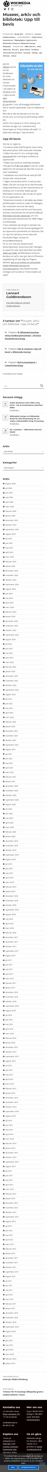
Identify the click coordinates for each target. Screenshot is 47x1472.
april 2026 (9, 502)
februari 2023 (10, 667)
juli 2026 (8, 488)
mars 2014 (9, 1139)
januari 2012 (10, 1253)
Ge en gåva (34, 1434)
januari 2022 (10, 726)
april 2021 (9, 768)
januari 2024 (10, 616)
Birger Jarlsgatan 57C (11, 1414)
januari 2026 (10, 516)
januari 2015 (10, 1093)
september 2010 (12, 1327)
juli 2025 (8, 538)
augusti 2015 (10, 1061)
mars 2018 (9, 928)
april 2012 (9, 1240)
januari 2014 (10, 1148)
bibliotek (7, 49)
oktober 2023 (10, 630)
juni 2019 (9, 868)
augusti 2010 (10, 1331)
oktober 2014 (10, 1107)
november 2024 (11, 575)
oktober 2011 (10, 1267)
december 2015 (11, 1047)
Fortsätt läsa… (15, 410)
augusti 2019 (10, 859)
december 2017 (11, 937)
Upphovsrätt (31, 40)
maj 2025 (9, 548)
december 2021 (11, 731)
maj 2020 (9, 818)
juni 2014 (9, 1125)
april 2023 (9, 658)
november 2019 (11, 845)
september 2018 (12, 910)
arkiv (39, 46)
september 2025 (12, 529)
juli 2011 (8, 1281)
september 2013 (12, 1162)
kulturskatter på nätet (12, 53)
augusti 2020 (10, 804)
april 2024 (9, 603)
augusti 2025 (10, 534)
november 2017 (11, 942)
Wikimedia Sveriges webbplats (16, 215)
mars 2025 (9, 557)
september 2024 (12, 584)
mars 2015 (9, 1084)
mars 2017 (9, 978)
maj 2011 (9, 1290)
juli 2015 (8, 1065)
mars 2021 (9, 772)
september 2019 (12, 855)
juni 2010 (9, 1340)
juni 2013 (9, 1175)
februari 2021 (10, 777)
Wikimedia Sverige (27, 43)
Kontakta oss (11, 1407)
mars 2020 (9, 827)
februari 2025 (10, 561)
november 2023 (11, 626)
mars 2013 (9, 1189)
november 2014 (11, 1102)
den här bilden (22, 166)
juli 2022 (8, 699)
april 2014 (9, 1134)
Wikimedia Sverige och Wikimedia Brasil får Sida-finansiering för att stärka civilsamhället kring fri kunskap (27, 418)
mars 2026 (9, 506)
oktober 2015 (10, 1052)
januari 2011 (10, 1308)
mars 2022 (9, 717)
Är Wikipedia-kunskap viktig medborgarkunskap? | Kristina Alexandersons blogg (23, 335)
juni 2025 (9, 543)
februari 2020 (10, 832)
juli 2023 (8, 644)
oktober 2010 (10, 1322)
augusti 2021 (10, 749)
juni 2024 (9, 593)
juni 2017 (9, 965)
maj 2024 (9, 598)
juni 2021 (9, 758)
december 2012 (11, 1203)
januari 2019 (10, 891)
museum (26, 53)
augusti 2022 (10, 694)
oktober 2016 (10, 1001)
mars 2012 (9, 1244)
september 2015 (12, 1056)
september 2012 (12, 1217)
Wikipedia (7, 46)
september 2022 (12, 690)
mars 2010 (9, 1354)
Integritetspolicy (33, 1420)
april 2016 (9, 1029)
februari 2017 (10, 983)
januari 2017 (10, 988)
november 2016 (11, 997)
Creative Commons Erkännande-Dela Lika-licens (10, 1449)
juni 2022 (9, 703)
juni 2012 (9, 1230)
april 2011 (9, 1295)
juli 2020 (8, 809)
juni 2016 (9, 1020)
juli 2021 (8, 754)
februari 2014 (10, 1143)
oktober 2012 (10, 1212)
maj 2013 (9, 1180)
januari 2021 (10, 781)
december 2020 (11, 786)
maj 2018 (9, 919)
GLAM (34, 37)
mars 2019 (9, 882)
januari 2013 (10, 1198)
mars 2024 (9, 607)
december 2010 (11, 1313)
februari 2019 (10, 887)
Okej (13, 1467)
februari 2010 (10, 1359)
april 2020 (9, 823)
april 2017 (9, 974)
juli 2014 (8, 1120)
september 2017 (12, 951)
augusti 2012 (10, 1221)
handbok (35, 49)
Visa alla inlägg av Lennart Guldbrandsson (18, 304)
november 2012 (11, 1208)
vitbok (13, 56)
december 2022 (11, 676)
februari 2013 (10, 1194)
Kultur (39, 37)
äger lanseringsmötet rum (9, 101)
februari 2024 (10, 612)
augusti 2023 (10, 639)
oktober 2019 (10, 850)
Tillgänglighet (19, 40)
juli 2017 (8, 960)
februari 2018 (10, 933)
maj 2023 (9, 653)
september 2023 (12, 635)
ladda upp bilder (10, 253)
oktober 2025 (10, 525)
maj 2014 (9, 1130)
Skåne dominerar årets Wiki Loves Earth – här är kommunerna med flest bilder (26, 405)
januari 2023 (10, 671)
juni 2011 (9, 1285)
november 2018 (11, 900)
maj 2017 (9, 969)
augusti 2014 (10, 1116)
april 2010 (9, 1350)
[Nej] (42, 1464)
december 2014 (11, 1098)
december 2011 (11, 1258)
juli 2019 (8, 864)
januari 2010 (10, 1363)
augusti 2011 (10, 1276)
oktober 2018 (10, 905)
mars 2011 (9, 1299)
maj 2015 (9, 1075)
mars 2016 (9, 1033)
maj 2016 (9, 1024)
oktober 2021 (10, 740)
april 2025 (9, 552)
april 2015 (9, 1079)
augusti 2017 (10, 955)
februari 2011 (10, 1304)
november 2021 (11, 736)
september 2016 (12, 1006)
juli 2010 (8, 1336)
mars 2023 (9, 662)
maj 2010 (9, 1345)
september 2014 (12, 1111)
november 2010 (11, 1317)
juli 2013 (8, 1171)
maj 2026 (9, 497)
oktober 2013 (10, 1157)
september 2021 (12, 745)
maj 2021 (9, 763)
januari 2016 (10, 1043)
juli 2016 (8, 1015)
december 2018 (11, 896)
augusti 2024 (10, 589)
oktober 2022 (10, 685)
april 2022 (9, 713)
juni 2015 (9, 1070)
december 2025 (11, 520)
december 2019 (11, 841)
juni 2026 (9, 493)
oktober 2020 (10, 795)
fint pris (15, 49)
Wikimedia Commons (11, 43)
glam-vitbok (25, 49)
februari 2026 (10, 511)
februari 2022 (10, 722)
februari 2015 (10, 1088)
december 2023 (11, 621)
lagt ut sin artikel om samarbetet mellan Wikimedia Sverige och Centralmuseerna (21, 265)
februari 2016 (10, 1038)
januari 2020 (10, 836)
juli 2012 (8, 1226)
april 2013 (9, 1185)
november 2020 (11, 790)
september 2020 (12, 800)
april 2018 (9, 923)
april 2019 (9, 878)
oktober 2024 (10, 580)
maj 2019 (9, 873)
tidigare (6, 67)
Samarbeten (8, 40)
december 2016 (11, 992)
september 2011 (12, 1272)
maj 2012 (9, 1235)
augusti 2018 (10, 914)
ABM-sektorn (30, 46)
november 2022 (11, 681)
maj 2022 (9, 708)
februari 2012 (10, 1249)
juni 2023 (9, 648)
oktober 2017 (10, 946)
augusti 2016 (10, 1010)
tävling (34, 53)
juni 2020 (9, 813)
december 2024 (11, 571)
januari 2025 (10, 566)
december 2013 (11, 1153)
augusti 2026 (10, 483)
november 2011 (11, 1262)
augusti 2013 (10, 1166)
